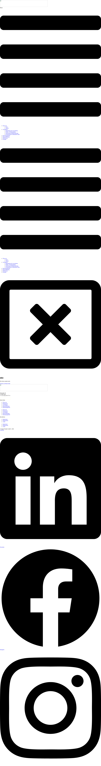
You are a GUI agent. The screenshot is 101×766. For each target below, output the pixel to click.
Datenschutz (5, 420)
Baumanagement (6, 135)
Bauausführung (6, 136)
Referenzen (5, 138)
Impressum (5, 419)
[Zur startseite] (23, 6)
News (6, 127)
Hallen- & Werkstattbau (10, 132)
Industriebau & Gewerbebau (11, 130)
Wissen (7, 128)
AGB (4, 421)
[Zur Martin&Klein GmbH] (50, 398)
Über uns (5, 125)
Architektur (5, 129)
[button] (50, 65)
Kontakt (4, 139)
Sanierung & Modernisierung (11, 133)
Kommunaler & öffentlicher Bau (12, 134)
